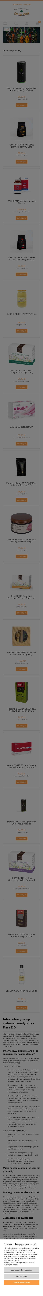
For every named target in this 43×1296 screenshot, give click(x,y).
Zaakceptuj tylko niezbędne (21, 1270)
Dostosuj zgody (21, 1276)
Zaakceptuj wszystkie (21, 1282)
